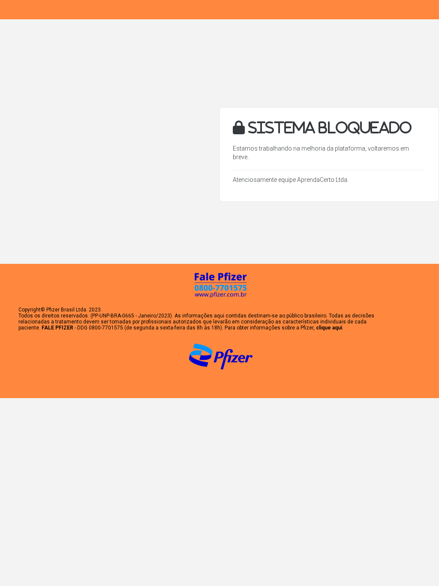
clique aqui (329, 328)
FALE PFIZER (57, 328)
